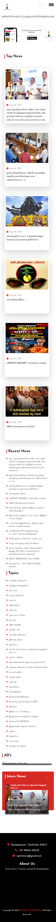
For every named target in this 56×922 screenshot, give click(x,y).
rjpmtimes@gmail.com (29, 856)
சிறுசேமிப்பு (13, 736)
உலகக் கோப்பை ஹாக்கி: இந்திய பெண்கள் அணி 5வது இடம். (26, 509)
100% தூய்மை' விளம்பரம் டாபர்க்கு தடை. (26, 538)
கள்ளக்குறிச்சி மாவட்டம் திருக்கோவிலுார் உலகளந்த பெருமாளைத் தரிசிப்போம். (25, 238)
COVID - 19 (14, 630)
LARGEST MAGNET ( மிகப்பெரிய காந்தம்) (26, 363)
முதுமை (12, 731)
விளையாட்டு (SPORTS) (19, 721)
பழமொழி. (13, 682)
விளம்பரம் (13, 610)
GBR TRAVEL (15, 625)
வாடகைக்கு (14, 741)
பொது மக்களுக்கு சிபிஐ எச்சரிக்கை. (24, 543)
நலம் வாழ (13, 590)
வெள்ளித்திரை (15, 692)
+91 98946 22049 (29, 850)
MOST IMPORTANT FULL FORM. (24, 559)
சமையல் (12, 600)
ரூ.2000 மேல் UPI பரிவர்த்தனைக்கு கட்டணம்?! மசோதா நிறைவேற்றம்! (24, 532)
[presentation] (48, 755)
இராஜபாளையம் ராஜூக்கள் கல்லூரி (23, 716)
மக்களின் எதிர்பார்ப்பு (17, 635)
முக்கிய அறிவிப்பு (16, 657)
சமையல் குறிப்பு (15, 672)
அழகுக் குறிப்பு (15, 677)
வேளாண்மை (14, 687)
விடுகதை (13, 706)
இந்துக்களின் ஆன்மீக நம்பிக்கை (22, 726)
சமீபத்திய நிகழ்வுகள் (17, 580)
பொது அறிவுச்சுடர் (16, 595)
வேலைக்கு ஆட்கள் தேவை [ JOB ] (23, 701)
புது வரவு (12, 620)
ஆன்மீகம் (13, 644)
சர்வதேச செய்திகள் (17, 746)
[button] (4, 33)
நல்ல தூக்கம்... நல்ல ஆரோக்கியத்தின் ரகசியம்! (25, 565)
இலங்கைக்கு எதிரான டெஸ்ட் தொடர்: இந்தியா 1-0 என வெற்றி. (28, 517)
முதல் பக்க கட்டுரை (17, 615)
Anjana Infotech (30, 910)
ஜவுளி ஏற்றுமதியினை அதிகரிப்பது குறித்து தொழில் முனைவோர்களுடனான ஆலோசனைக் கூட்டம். (26, 176)
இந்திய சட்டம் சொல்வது (19, 711)
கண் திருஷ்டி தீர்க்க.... (16, 299)
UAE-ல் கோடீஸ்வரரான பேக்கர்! (21, 426)
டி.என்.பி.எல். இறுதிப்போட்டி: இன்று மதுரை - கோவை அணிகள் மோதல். (27, 524)
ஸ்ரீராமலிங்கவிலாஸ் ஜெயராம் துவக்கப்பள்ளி (27, 662)
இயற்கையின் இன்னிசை (19, 697)
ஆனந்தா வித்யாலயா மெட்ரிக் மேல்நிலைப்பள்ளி (28, 667)
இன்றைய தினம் (15, 639)
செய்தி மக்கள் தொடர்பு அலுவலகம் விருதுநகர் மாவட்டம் (28, 650)
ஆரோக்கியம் (14, 605)
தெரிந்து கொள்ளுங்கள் (18, 585)
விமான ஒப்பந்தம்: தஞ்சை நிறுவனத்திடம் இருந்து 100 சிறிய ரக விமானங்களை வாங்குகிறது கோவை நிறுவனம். (26, 551)
